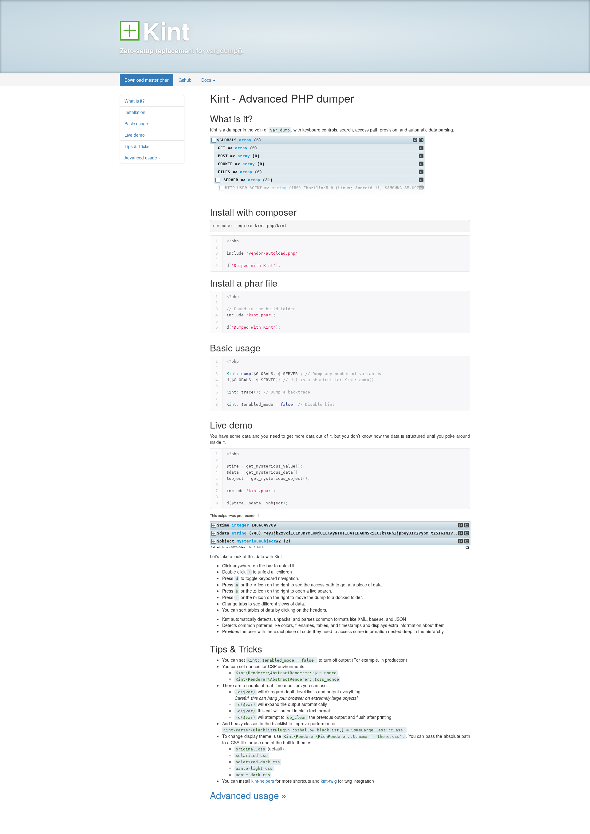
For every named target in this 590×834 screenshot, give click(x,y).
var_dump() (224, 50)
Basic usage (136, 123)
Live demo (134, 135)
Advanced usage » (142, 158)
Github (185, 80)
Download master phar (146, 80)
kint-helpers (262, 781)
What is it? (134, 101)
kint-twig (329, 781)
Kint (166, 30)
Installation (134, 112)
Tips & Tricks (136, 146)
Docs (206, 80)
